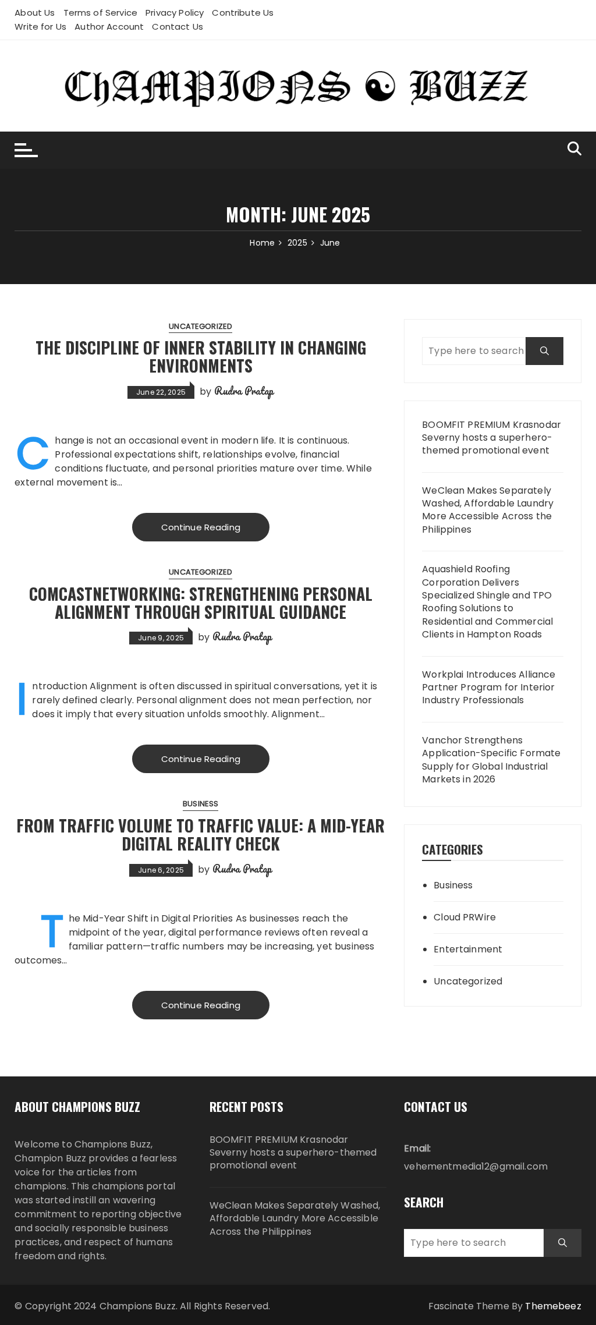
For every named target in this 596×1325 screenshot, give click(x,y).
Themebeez (553, 1306)
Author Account (109, 26)
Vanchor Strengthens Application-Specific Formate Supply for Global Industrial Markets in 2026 (491, 760)
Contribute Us (243, 12)
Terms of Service (100, 12)
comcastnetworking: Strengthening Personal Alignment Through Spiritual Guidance (200, 602)
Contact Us (177, 26)
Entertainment (468, 949)
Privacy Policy (175, 12)
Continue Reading (200, 527)
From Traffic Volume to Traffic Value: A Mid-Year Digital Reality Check (200, 834)
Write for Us (40, 26)
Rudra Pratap (244, 391)
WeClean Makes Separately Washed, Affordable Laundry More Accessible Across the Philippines (488, 510)
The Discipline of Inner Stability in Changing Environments (201, 356)
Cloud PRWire (465, 917)
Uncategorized (200, 326)
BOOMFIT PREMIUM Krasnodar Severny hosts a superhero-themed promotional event (491, 438)
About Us (35, 12)
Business (200, 803)
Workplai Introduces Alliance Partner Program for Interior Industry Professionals (488, 687)
